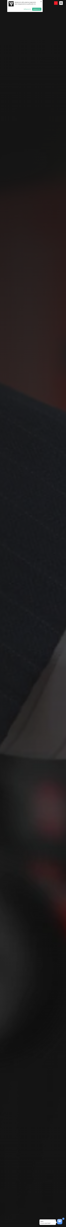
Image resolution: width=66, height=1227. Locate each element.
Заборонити (27, 9)
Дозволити (36, 9)
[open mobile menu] (61, 3)
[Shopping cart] (56, 3)
